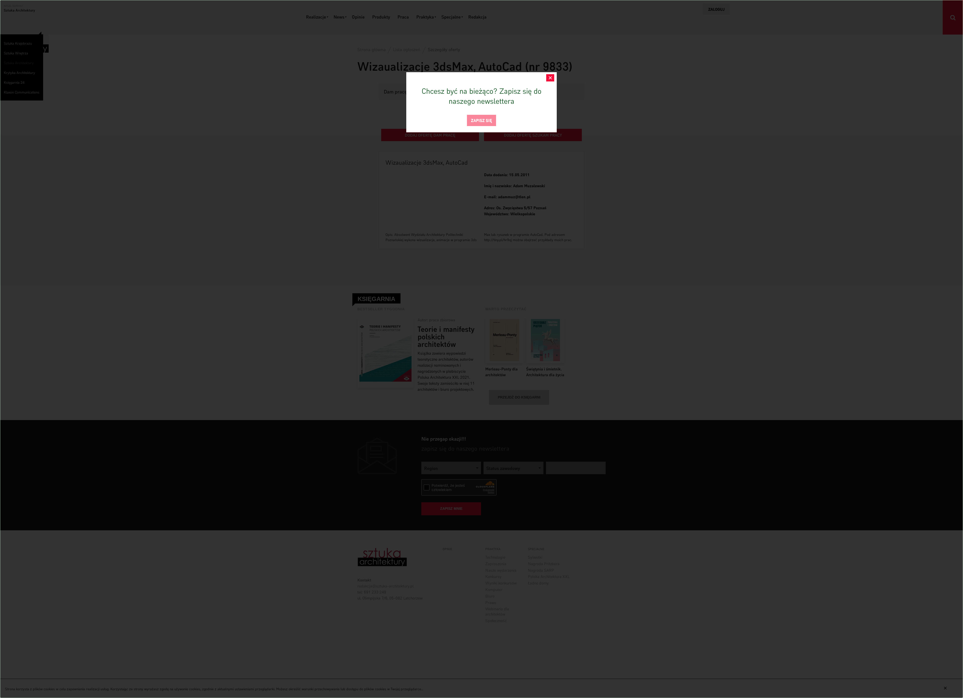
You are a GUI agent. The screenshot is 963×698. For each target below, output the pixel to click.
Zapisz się (481, 120)
